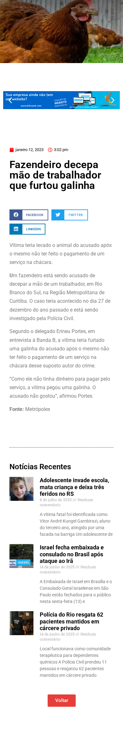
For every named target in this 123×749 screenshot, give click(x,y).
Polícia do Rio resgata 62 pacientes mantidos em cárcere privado (71, 621)
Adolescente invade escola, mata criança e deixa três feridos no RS (74, 487)
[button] (10, 100)
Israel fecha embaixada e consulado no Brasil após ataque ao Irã (72, 554)
